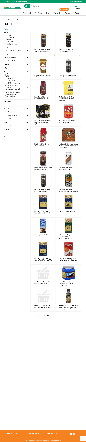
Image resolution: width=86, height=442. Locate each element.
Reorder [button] (65, 9)
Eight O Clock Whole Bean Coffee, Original (42, 145)
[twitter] (74, 434)
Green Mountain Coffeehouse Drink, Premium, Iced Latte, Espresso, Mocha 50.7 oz (68, 307)
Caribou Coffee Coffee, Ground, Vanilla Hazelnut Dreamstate (66, 98)
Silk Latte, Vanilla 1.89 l (41, 235)
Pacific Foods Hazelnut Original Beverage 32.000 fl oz (68, 190)
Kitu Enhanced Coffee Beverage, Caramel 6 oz (66, 168)
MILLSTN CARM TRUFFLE (67, 211)
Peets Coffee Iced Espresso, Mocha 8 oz (67, 76)
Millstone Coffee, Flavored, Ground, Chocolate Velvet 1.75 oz (42, 212)
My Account (7, 1)
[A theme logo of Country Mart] (12, 5)
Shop (5, 19)
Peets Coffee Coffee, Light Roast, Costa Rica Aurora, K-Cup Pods (42, 122)
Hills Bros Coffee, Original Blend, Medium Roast (67, 121)
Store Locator (32, 434)
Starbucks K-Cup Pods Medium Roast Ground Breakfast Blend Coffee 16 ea (68, 145)
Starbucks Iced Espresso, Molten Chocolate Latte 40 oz (43, 98)
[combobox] (27, 6)
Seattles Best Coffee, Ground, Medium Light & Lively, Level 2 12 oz (68, 260)
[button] (27, 50)
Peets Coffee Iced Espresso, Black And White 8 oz (42, 190)
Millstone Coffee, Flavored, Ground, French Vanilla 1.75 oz (43, 259)
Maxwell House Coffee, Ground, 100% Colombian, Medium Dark (67, 283)
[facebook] (71, 434)
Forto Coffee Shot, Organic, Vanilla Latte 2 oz (42, 76)
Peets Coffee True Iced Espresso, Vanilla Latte (66, 50)
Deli (9, 19)
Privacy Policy (39, 440)
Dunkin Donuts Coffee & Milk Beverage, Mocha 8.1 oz (43, 168)
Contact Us (52, 434)
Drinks (13, 19)
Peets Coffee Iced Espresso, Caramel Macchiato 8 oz (42, 50)
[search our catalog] (31, 6)
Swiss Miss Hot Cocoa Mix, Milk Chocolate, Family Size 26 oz (43, 307)
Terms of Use (46, 440)
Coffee (19, 19)
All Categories (8, 48)
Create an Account (22, 1)
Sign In (13, 1)
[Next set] (48, 315)
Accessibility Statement (56, 440)
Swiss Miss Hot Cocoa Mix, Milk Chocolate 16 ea (42, 282)
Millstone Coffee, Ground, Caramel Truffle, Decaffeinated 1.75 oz (67, 236)
